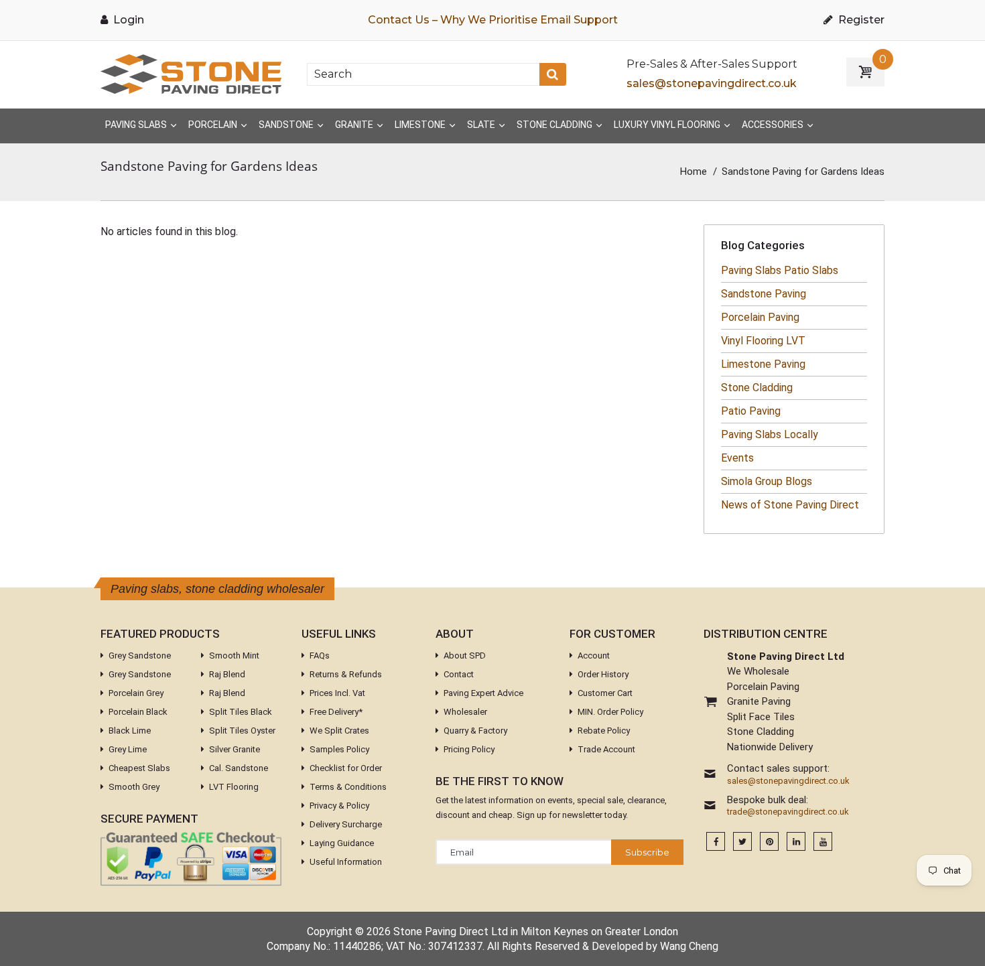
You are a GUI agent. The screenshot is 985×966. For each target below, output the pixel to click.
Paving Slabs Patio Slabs (779, 270)
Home (693, 171)
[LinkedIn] (796, 842)
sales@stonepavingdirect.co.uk (712, 83)
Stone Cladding (757, 387)
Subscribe (647, 852)
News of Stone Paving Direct (790, 504)
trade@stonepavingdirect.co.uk (788, 812)
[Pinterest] (769, 842)
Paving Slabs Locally (769, 434)
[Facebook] (716, 842)
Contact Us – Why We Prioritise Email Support (493, 19)
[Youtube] (823, 842)
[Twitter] (742, 842)
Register (860, 19)
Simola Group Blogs (766, 481)
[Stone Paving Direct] (191, 73)
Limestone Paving (763, 364)
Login (127, 19)
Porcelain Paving (760, 317)
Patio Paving (751, 411)
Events (737, 458)
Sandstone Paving (763, 293)
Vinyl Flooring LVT (763, 340)
